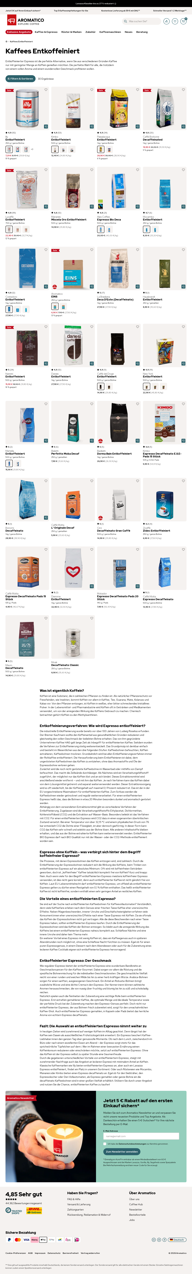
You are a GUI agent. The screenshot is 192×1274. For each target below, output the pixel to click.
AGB (30, 1253)
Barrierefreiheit (71, 1253)
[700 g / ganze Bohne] (9, 229)
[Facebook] (164, 1240)
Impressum (40, 1253)
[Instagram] (159, 1240)
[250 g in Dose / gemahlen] (71, 149)
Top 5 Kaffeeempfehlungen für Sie (71, 10)
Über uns (134, 1199)
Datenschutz (54, 1253)
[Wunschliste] (175, 21)
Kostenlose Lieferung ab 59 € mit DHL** (120, 10)
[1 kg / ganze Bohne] (100, 149)
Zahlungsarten (75, 1209)
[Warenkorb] (183, 21)
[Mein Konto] (166, 21)
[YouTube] (154, 1240)
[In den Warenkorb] (46, 126)
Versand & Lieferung (78, 1204)
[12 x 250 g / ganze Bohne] (26, 149)
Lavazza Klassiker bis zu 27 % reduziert (95, 3)
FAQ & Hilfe (73, 1199)
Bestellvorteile (137, 1214)
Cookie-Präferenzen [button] (15, 1253)
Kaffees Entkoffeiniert (21, 41)
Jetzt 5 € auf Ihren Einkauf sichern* (23, 10)
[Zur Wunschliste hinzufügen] (46, 90)
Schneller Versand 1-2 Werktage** (170, 10)
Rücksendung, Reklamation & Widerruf (89, 1214)
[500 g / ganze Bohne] (55, 149)
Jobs (132, 1220)
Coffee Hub (136, 1204)
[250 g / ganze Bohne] (9, 149)
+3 (32, 149)
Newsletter (135, 1209)
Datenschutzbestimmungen (132, 1144)
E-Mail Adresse (110, 1131)
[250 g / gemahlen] (17, 149)
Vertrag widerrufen (90, 1253)
